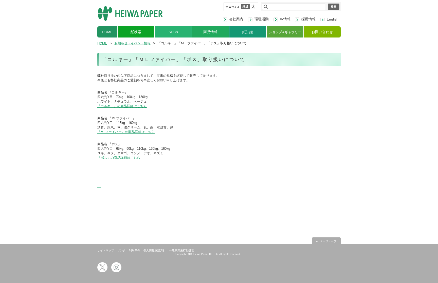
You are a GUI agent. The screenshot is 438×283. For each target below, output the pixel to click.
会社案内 (236, 19)
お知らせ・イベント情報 (132, 43)
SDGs (173, 32)
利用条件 (134, 250)
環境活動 (261, 19)
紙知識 (247, 32)
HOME (107, 32)
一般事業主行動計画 (181, 250)
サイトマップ (105, 250)
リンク (121, 250)
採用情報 (308, 19)
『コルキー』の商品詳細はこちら (122, 106)
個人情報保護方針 (154, 250)
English (332, 19)
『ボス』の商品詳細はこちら (118, 158)
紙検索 (136, 32)
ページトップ (328, 241)
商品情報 (210, 32)
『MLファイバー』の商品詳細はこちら (126, 132)
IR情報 (285, 19)
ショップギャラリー (285, 32)
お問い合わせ (322, 32)
